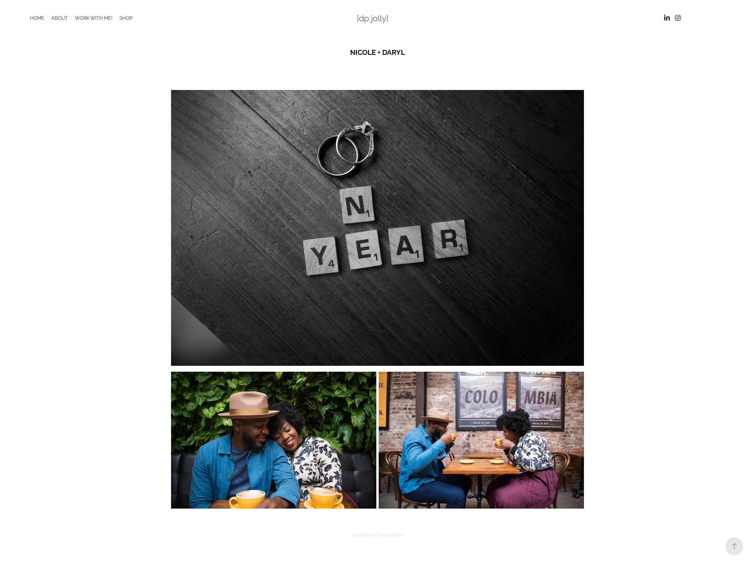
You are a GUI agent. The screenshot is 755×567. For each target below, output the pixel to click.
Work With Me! (93, 17)
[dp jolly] (372, 17)
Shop (125, 17)
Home (37, 17)
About (59, 17)
